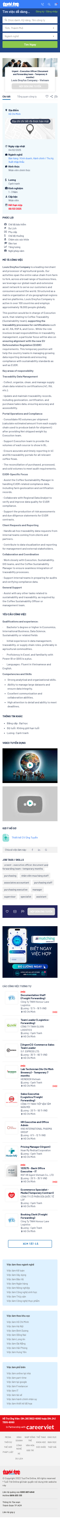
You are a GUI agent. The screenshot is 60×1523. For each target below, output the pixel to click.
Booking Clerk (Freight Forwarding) (34, 1216)
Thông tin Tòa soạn (11, 1502)
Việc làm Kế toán (15, 1270)
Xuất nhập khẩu (16, 161)
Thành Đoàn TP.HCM (12, 1505)
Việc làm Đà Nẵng (16, 1343)
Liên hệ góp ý (8, 1512)
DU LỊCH (19, 1458)
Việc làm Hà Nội (15, 1326)
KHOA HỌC (41, 1442)
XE (19, 1453)
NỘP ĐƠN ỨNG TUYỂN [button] (30, 86)
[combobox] (30, 20)
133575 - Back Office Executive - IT (33, 1169)
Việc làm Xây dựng (16, 1274)
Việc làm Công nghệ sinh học (22, 1292)
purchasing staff (43, 882)
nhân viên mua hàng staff (35, 875)
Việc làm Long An (16, 1339)
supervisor (10, 896)
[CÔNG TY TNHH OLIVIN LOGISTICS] (11, 1025)
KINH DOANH (19, 1439)
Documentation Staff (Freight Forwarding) (33, 996)
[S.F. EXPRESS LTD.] (11, 1050)
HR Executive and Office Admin (35, 1123)
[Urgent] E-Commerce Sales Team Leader (37, 1046)
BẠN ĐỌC (52, 1442)
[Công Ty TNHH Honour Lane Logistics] (11, 997)
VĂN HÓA (30, 1445)
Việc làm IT (12, 1390)
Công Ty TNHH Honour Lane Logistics (35, 1003)
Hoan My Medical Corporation (36, 1150)
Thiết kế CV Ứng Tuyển (25, 837)
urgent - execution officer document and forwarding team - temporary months (25, 866)
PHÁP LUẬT (8, 1452)
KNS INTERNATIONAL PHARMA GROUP (36, 1130)
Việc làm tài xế (14, 1394)
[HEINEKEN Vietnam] (11, 1071)
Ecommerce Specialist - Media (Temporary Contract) (37, 1191)
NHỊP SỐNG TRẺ (30, 1439)
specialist (26, 896)
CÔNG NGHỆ (19, 1447)
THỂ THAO (41, 1437)
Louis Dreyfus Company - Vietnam (30, 80)
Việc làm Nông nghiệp (18, 1287)
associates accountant (16, 882)
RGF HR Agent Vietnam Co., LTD (37, 1175)
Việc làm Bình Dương (17, 1330)
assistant (41, 896)
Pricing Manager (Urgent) (35, 1146)
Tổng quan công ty (27, 96)
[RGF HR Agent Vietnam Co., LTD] (11, 1170)
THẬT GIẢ (52, 1447)
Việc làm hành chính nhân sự (22, 1399)
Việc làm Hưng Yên (16, 1352)
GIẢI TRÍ (30, 1450)
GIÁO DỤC (52, 1437)
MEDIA (8, 1437)
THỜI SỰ (8, 1442)
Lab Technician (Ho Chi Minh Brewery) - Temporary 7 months (37, 1072)
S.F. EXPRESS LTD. (30, 1051)
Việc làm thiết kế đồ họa (19, 1403)
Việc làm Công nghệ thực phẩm (23, 1300)
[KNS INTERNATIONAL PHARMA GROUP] (11, 1127)
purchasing (10, 875)
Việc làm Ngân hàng (17, 1283)
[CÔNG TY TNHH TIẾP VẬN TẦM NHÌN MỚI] (11, 1099)
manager (37, 889)
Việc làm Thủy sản (16, 1296)
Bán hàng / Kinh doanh (20, 158)
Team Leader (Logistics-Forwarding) (35, 1021)
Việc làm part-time (16, 1377)
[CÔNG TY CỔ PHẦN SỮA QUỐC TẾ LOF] (11, 1195)
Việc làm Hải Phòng (17, 1347)
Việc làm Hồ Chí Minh (18, 1321)
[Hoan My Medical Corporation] (11, 1152)
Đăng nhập (52, 11)
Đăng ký (40, 11)
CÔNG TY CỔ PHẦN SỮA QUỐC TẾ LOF (37, 1198)
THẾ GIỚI (8, 1447)
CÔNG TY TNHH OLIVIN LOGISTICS (32, 1028)
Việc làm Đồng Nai (16, 1334)
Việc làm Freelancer (17, 1386)
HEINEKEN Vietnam (30, 1079)
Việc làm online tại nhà (19, 1373)
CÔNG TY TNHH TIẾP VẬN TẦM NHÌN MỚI (36, 1106)
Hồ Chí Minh (14, 114)
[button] (49, 4)
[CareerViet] (40, 1427)
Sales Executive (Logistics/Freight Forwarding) (32, 1097)
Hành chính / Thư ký (43, 158)
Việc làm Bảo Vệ (15, 1279)
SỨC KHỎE (41, 1447)
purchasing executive (16, 889)
